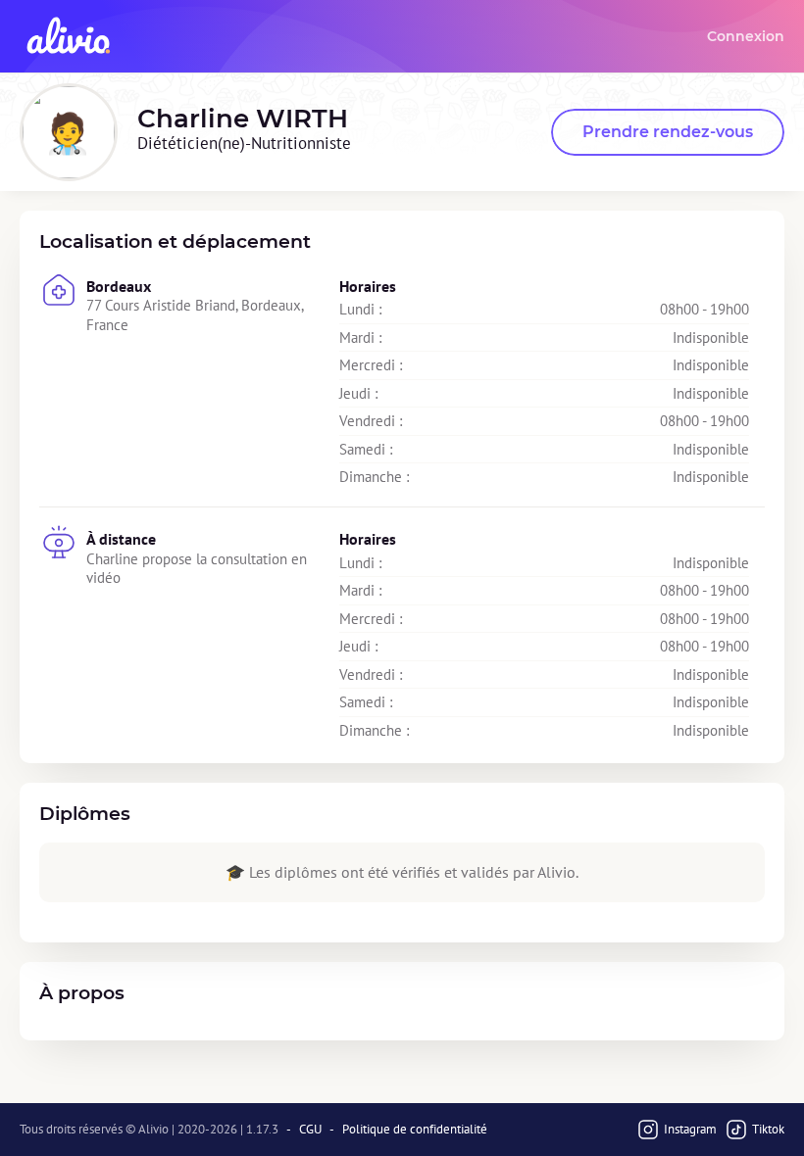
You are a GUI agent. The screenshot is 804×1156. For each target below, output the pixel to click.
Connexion (745, 36)
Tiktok (768, 1129)
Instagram (690, 1129)
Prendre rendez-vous (667, 131)
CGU (310, 1129)
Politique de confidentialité (414, 1129)
